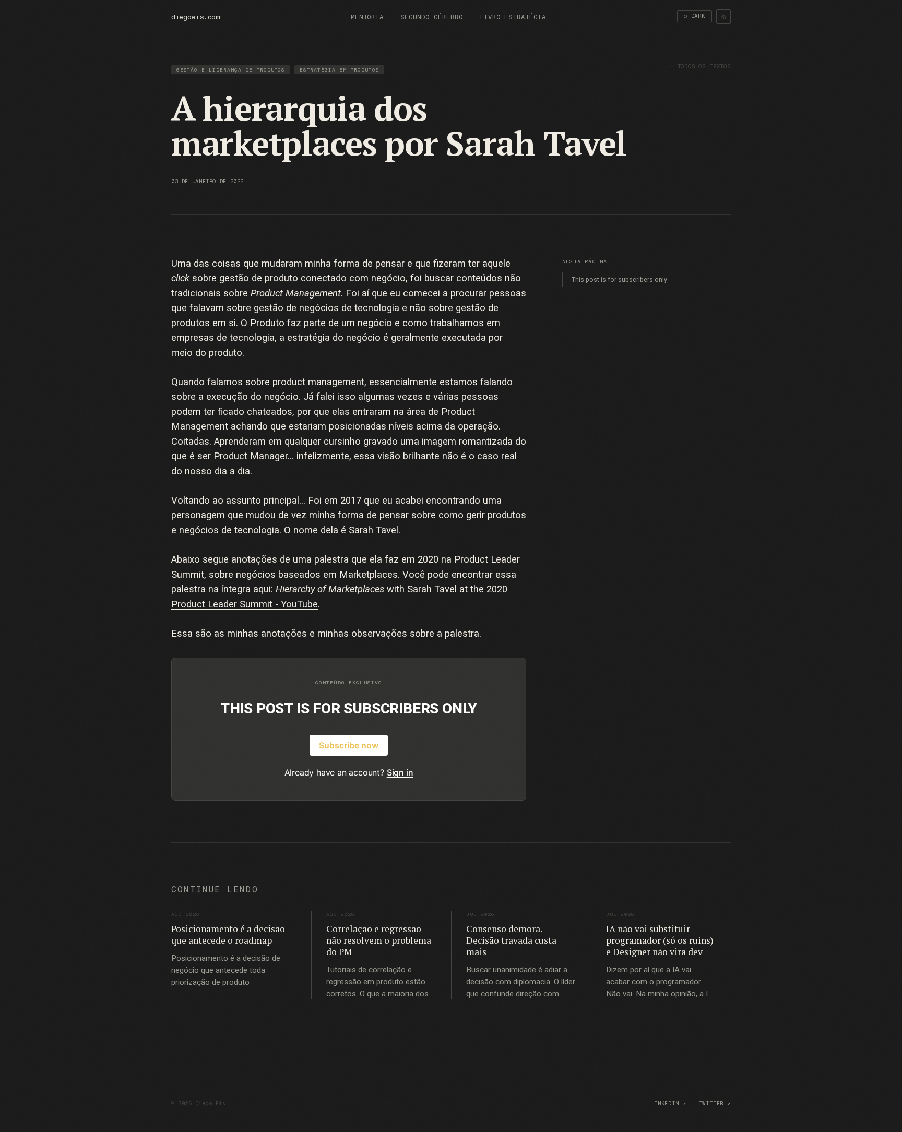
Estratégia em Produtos (339, 70)
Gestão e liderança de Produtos (231, 70)
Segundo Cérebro (431, 17)
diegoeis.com (195, 17)
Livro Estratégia (513, 17)
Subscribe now (348, 745)
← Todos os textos (700, 66)
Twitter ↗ (715, 1103)
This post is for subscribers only (619, 279)
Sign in (400, 772)
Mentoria (367, 17)
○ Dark (694, 16)
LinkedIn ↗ (668, 1103)
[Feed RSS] (723, 16)
